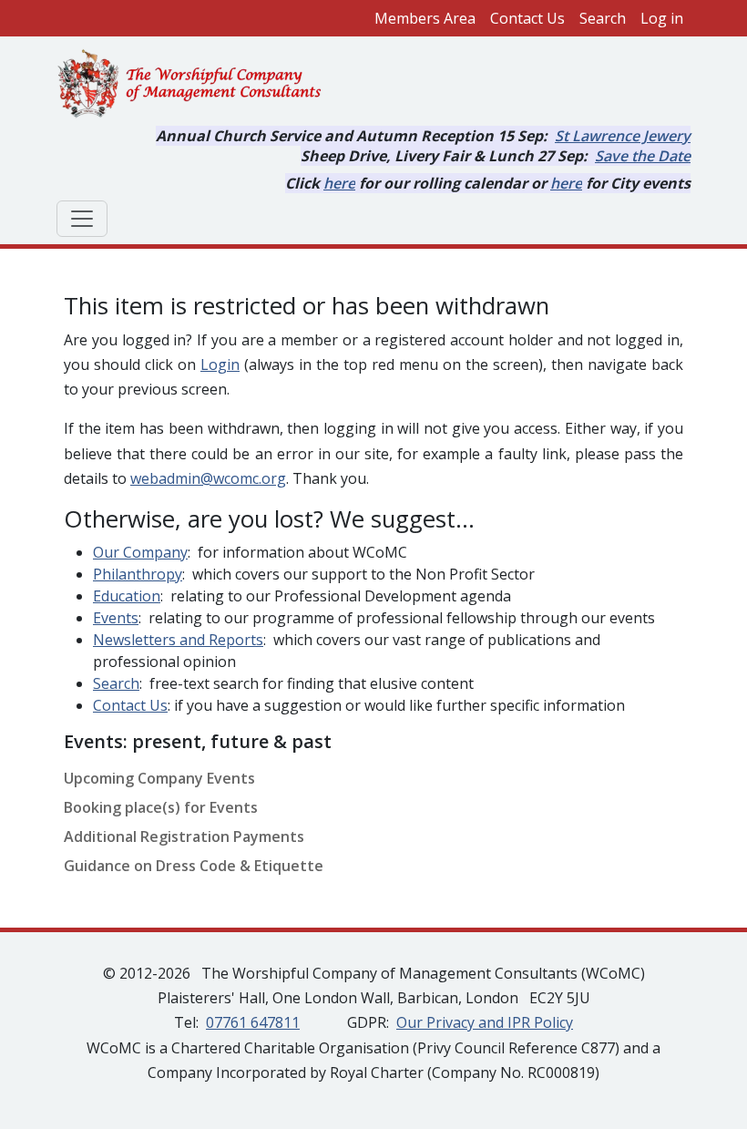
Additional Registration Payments (184, 836)
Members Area (425, 18)
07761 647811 (253, 1022)
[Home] (196, 84)
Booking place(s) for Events (161, 807)
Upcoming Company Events (159, 778)
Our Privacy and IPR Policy (484, 1022)
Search (602, 18)
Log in (661, 18)
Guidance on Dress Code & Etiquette (193, 866)
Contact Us (527, 18)
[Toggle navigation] (81, 218)
